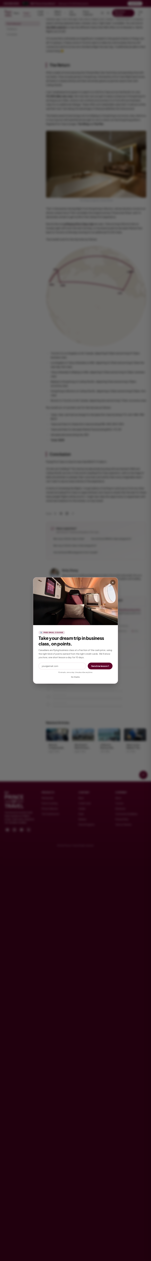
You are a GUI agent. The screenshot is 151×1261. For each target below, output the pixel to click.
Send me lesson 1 (100, 666)
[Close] (112, 582)
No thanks (75, 677)
